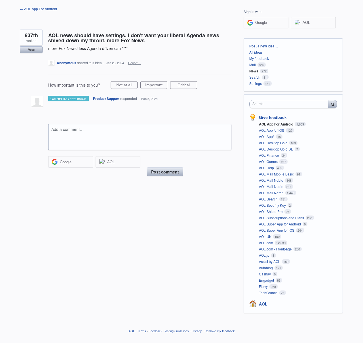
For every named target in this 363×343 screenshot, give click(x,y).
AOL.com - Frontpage (276, 248)
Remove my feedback (219, 331)
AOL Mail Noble (271, 180)
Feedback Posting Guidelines (169, 331)
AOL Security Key (273, 205)
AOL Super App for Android (280, 223)
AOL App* (267, 136)
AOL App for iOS (272, 130)
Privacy (196, 331)
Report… (134, 62)
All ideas (256, 52)
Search (254, 77)
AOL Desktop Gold (273, 142)
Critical (187, 86)
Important (156, 86)
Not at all (127, 86)
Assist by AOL (270, 261)
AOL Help (267, 167)
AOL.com (266, 242)
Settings (255, 83)
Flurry (264, 286)
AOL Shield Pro (271, 211)
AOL (263, 304)
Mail (252, 64)
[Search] (332, 104)
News (253, 71)
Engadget (267, 280)
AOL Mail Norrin (271, 192)
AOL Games (268, 161)
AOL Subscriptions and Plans (282, 217)
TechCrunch (268, 292)
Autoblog (266, 267)
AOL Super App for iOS (277, 230)
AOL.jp (264, 255)
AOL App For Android (276, 124)
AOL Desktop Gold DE (276, 149)
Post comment (165, 172)
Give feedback (273, 117)
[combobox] (290, 104)
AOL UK (265, 236)
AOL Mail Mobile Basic (277, 174)
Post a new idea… (263, 46)
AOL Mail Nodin (271, 186)
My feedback (259, 58)
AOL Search (268, 198)
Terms (141, 331)
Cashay (265, 273)
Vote (31, 49)
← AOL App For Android (38, 8)
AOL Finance (269, 155)
